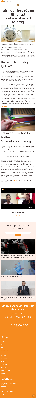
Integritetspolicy (4, 350)
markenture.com (4, 51)
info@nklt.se (19, 325)
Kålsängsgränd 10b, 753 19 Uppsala (8, 383)
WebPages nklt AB (5, 381)
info (18, 248)
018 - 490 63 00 (7, 1)
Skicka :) (18, 234)
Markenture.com (15, 180)
